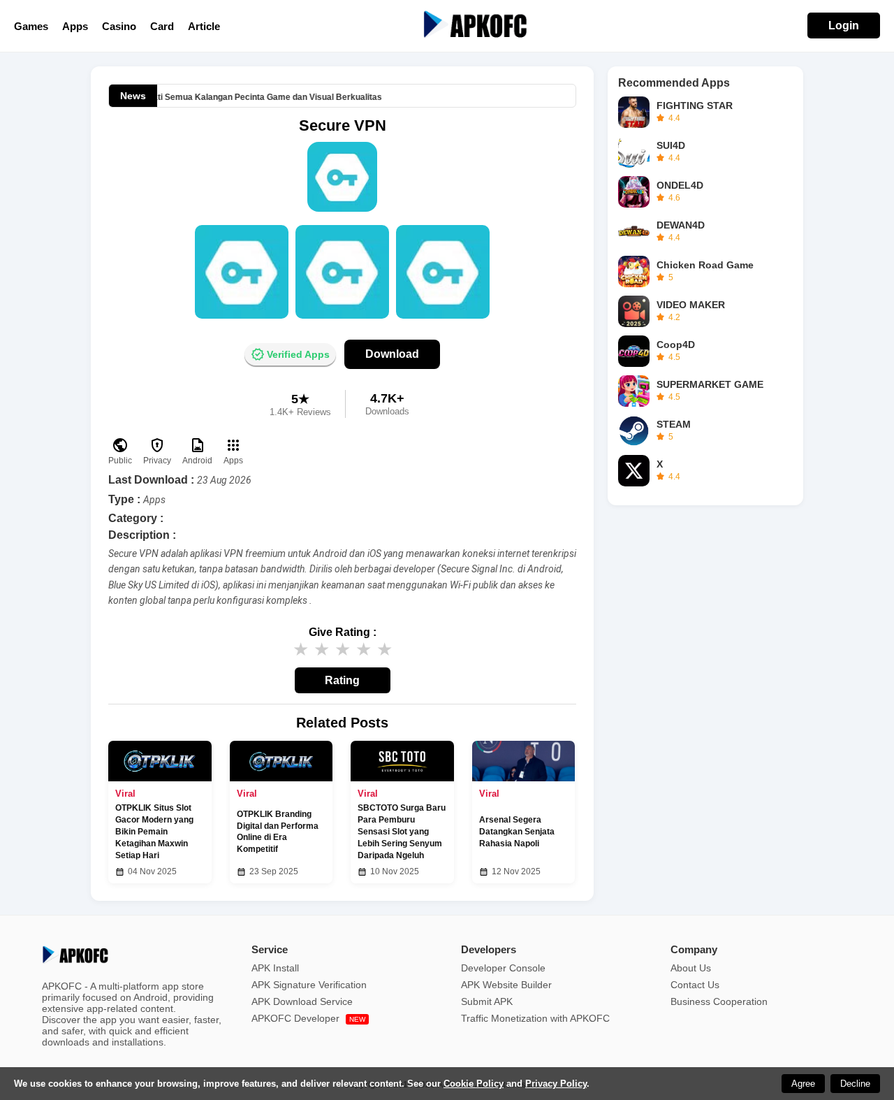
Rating (342, 680)
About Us (690, 968)
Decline (855, 1083)
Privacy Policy (556, 1083)
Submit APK (487, 1001)
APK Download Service (302, 1001)
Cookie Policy (474, 1083)
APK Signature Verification (309, 984)
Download (392, 354)
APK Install (275, 968)
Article (204, 26)
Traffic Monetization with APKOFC (535, 1018)
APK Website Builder (506, 984)
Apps (75, 26)
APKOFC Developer (308, 1018)
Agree (803, 1083)
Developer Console (503, 968)
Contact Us (694, 984)
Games (31, 26)
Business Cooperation (719, 1001)
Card (162, 26)
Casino (119, 26)
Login (843, 25)
